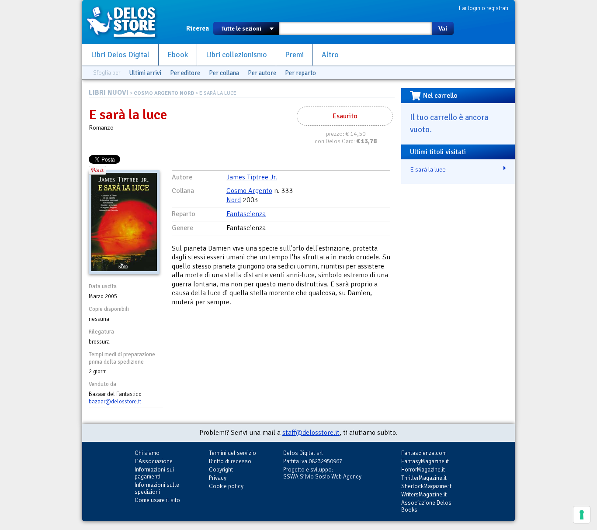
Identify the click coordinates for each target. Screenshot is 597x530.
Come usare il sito (157, 500)
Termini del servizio (232, 453)
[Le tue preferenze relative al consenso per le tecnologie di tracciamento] (581, 514)
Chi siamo (147, 453)
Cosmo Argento (249, 190)
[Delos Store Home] (126, 22)
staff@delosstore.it (311, 432)
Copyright (221, 469)
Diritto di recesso (230, 461)
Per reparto (300, 73)
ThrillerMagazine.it (424, 478)
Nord (233, 200)
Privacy (217, 478)
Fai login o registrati (483, 8)
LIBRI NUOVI (108, 92)
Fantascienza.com (424, 453)
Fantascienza (246, 214)
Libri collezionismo (236, 54)
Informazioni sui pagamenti (154, 473)
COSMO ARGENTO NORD (164, 93)
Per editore (185, 73)
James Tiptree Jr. (251, 177)
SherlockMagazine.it (426, 486)
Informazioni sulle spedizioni (157, 488)
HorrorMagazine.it (423, 469)
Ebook (177, 54)
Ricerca (197, 28)
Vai (442, 28)
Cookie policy (226, 486)
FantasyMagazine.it (425, 461)
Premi (294, 54)
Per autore (262, 73)
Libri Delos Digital (120, 54)
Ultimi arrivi (145, 73)
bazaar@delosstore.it (115, 401)
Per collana (224, 73)
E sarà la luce (428, 169)
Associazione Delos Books (426, 506)
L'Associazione (154, 461)
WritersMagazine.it (424, 494)
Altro (330, 54)
